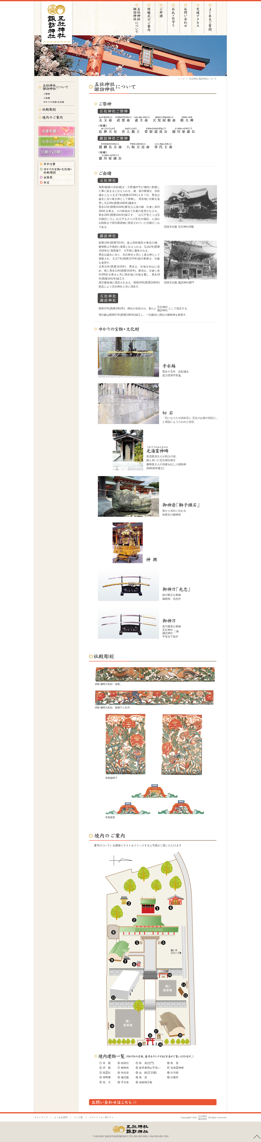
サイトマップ (41, 1117)
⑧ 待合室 (123, 1072)
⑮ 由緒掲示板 (144, 1082)
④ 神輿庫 (105, 1077)
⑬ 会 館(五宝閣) (146, 1072)
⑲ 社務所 (172, 1077)
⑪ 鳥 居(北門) (145, 1063)
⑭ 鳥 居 (141, 1077)
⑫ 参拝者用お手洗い (148, 1067)
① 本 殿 (105, 1063)
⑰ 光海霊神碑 (175, 1067)
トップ (181, 78)
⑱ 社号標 (172, 1072)
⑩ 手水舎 (123, 1082)
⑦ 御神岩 (123, 1067)
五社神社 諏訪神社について (203, 78)
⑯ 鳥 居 (172, 1063)
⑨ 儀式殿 (123, 1077)
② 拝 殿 (105, 1067)
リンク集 (78, 1117)
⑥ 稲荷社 (123, 1063)
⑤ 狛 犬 (105, 1082)
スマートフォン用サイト (101, 1117)
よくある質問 (60, 1117)
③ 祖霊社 (105, 1072)
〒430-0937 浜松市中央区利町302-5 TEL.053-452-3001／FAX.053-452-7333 (130, 1136)
